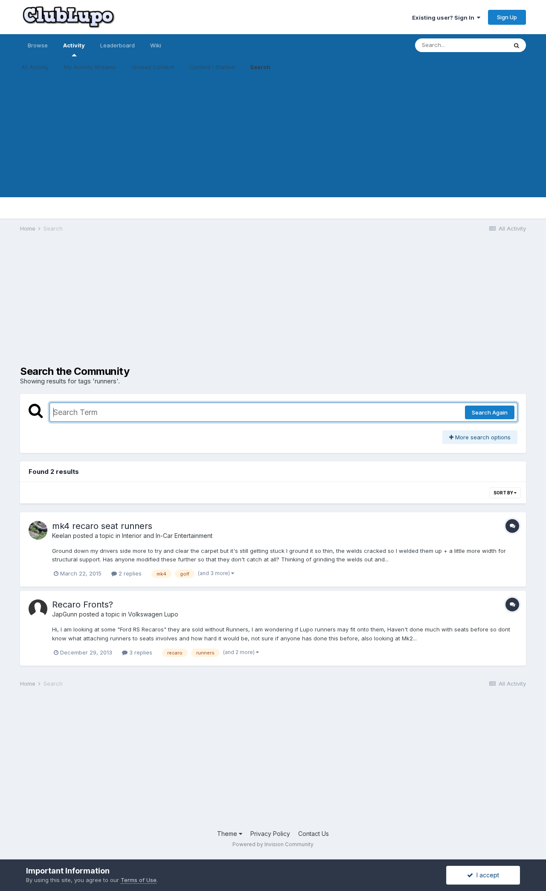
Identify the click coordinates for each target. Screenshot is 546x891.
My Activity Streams (90, 67)
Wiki (155, 45)
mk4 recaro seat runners (102, 526)
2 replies (129, 573)
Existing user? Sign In (444, 17)
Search (260, 67)
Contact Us (313, 833)
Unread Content (152, 67)
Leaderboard (117, 45)
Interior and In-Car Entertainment (167, 535)
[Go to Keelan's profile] (38, 530)
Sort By (504, 492)
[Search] (516, 45)
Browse (38, 45)
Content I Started (212, 67)
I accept (486, 875)
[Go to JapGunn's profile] (38, 608)
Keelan (61, 535)
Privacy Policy (270, 833)
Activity (74, 45)
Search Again (490, 412)
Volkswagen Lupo (153, 614)
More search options (482, 437)
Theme (228, 833)
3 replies (140, 652)
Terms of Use (139, 879)
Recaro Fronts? (82, 604)
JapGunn (64, 614)
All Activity (35, 67)
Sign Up (507, 17)
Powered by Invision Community (273, 844)
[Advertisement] (273, 137)
